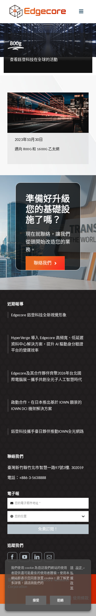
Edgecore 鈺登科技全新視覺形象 (38, 315)
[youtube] (25, 557)
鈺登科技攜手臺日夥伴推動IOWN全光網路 (47, 431)
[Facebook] (12, 557)
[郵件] (49, 557)
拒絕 (60, 600)
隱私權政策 (71, 578)
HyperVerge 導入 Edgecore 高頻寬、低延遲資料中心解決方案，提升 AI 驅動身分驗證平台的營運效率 (47, 344)
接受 (36, 600)
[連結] (37, 557)
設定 (79, 568)
